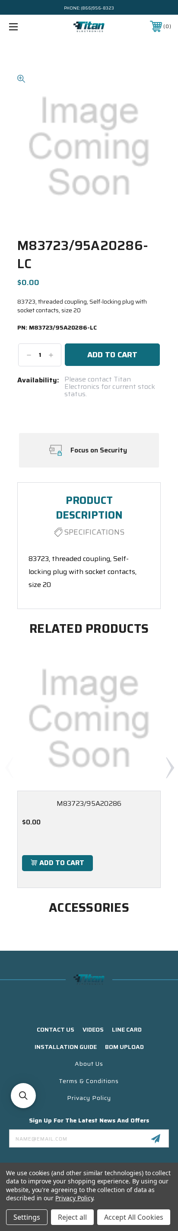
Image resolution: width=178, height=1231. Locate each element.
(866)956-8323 (97, 8)
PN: (57, 328)
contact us (55, 1029)
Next (169, 767)
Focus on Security (98, 450)
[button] (23, 1095)
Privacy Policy (89, 1098)
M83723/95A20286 (89, 803)
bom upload (124, 1046)
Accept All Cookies (133, 1217)
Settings (26, 1217)
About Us (89, 1063)
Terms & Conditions (89, 1081)
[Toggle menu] (25, 26)
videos (93, 1029)
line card (127, 1029)
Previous (8, 767)
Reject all (72, 1217)
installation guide (66, 1046)
